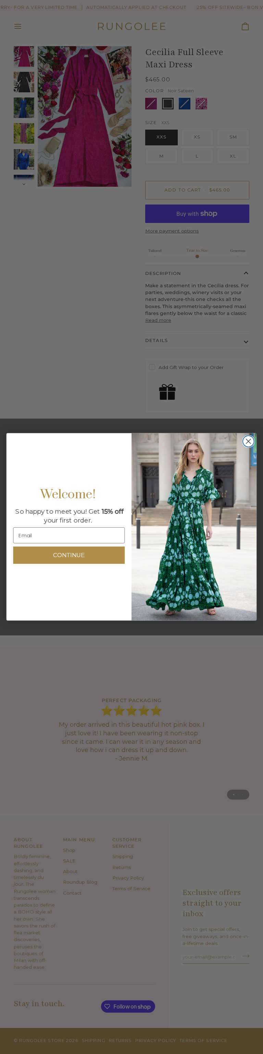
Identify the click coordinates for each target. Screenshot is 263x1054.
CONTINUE (69, 555)
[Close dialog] (248, 441)
